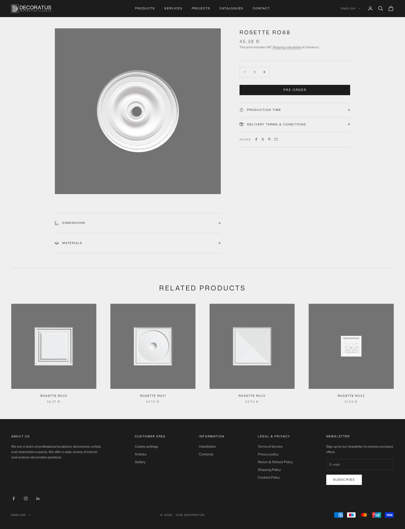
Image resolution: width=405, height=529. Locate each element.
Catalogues (232, 8)
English (348, 8)
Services (173, 8)
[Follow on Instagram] (25, 498)
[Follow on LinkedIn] (38, 498)
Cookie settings (146, 446)
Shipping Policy (269, 469)
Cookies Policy (269, 477)
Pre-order (294, 90)
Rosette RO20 (53, 396)
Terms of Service (270, 446)
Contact (261, 8)
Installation (207, 446)
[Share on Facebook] (256, 139)
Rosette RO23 (351, 396)
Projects (201, 8)
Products (145, 8)
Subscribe (344, 479)
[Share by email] (276, 139)
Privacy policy (268, 454)
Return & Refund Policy (275, 462)
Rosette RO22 (252, 396)
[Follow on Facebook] (13, 498)
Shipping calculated (287, 47)
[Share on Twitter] (263, 139)
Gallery (140, 462)
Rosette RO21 (153, 396)
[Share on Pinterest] (269, 139)
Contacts (206, 454)
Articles (140, 454)
